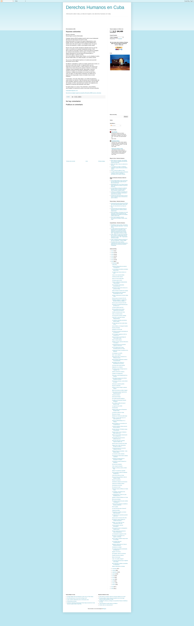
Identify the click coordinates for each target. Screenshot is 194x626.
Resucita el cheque (116, 414)
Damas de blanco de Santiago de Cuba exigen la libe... (119, 338)
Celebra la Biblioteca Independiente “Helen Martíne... (119, 283)
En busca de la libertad (117, 464)
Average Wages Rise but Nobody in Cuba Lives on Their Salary (80, 596)
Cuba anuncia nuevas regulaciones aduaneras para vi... (119, 393)
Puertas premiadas (116, 327)
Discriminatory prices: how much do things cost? (77, 598)
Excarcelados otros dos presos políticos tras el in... (118, 438)
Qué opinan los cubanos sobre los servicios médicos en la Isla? (112, 596)
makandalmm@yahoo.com (72, 90)
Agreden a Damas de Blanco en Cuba (120, 497)
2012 (112, 259)
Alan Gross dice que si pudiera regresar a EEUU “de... (118, 441)
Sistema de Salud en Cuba (117, 148)
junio (113, 577)
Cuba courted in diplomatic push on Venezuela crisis (78, 599)
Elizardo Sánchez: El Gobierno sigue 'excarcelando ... (119, 430)
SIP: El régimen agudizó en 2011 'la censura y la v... (119, 335)
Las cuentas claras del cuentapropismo (116, 542)
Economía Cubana (115, 140)
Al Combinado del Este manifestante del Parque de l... (119, 549)
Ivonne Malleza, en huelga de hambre (120, 326)
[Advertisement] (93, 22)
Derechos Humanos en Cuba (95, 7)
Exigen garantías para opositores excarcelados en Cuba (119, 293)
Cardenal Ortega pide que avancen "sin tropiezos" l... (119, 267)
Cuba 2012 (114, 264)
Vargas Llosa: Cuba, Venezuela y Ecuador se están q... (119, 446)
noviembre (114, 568)
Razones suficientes (116, 385)
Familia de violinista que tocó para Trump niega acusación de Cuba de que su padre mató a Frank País (81, 603)
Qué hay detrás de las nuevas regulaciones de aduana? (118, 310)
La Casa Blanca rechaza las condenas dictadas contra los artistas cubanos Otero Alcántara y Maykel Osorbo (119, 189)
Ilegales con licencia (116, 551)
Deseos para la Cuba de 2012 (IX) (119, 302)
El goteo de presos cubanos (118, 555)
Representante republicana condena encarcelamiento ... (119, 360)
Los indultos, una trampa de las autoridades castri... (118, 492)
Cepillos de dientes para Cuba (118, 312)
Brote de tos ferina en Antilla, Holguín (119, 390)
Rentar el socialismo (116, 479)
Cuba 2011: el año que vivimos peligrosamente (118, 318)
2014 (112, 256)
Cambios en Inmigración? (117, 373)
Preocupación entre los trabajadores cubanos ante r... (119, 529)
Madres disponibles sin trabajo (118, 566)
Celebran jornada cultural (117, 276)
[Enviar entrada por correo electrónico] (72, 96)
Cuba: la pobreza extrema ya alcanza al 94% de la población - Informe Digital (119, 240)
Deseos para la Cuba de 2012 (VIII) (119, 443)
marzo (113, 582)
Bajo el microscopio (116, 557)
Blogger (104, 608)
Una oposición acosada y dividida (119, 315)
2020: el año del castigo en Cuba (118, 170)
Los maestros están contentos (118, 453)
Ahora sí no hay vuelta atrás (118, 278)
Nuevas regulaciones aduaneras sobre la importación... (119, 531)
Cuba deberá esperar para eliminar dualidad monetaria (119, 379)
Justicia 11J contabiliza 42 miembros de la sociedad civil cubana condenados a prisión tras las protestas (119, 193)
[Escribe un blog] (76, 97)
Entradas (114, 125)
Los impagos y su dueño (117, 353)
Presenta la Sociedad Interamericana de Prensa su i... (119, 305)
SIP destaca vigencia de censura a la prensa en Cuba (119, 288)
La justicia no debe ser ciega (118, 412)
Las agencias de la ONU (117, 406)
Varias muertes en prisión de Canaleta (120, 290)
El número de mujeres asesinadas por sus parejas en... (120, 332)
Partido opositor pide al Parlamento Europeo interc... (119, 410)
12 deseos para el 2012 (117, 280)
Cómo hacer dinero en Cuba (118, 475)
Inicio (87, 161)
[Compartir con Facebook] (79, 97)
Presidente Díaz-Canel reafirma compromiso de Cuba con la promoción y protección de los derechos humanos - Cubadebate (119, 243)
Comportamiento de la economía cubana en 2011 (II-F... (119, 345)
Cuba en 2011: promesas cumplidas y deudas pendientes (120, 504)
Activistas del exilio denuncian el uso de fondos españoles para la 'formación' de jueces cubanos (119, 196)
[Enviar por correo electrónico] (75, 97)
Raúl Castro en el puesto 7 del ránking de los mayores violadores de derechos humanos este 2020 (119, 161)
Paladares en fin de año (117, 329)
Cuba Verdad (114, 132)
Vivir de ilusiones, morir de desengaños (117, 526)
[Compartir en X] (78, 97)
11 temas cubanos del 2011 (117, 307)
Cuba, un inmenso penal (117, 313)
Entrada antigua (101, 161)
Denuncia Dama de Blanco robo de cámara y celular (119, 478)
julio (113, 575)
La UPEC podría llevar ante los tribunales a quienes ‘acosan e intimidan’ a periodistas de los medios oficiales (119, 173)
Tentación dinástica (116, 394)
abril (113, 581)
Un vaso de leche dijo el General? (119, 508)
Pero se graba (115, 506)
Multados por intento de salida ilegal (119, 415)
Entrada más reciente (70, 161)
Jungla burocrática (116, 510)
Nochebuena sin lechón (117, 485)
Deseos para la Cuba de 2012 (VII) (119, 517)
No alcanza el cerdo (116, 487)
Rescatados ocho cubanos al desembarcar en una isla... (118, 363)
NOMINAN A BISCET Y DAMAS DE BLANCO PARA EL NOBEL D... (119, 300)
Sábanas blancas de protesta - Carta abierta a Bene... (119, 452)
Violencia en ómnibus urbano (118, 483)
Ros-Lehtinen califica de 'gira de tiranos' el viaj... (118, 404)
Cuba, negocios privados (117, 466)
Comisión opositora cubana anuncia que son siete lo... (119, 427)
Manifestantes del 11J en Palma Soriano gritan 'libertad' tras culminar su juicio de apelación (119, 185)
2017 (112, 250)
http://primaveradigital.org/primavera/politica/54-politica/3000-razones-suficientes (83, 93)
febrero (113, 584)
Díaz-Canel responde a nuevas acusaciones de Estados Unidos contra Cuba (119, 218)
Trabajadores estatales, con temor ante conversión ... (119, 513)
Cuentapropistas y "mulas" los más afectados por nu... (119, 495)
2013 (112, 257)
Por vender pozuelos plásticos (118, 398)
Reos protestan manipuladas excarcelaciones (118, 285)
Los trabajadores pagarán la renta (119, 533)
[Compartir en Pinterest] (80, 97)
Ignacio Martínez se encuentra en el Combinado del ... (119, 424)
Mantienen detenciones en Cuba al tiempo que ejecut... (119, 545)
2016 (112, 252)
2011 (112, 261)
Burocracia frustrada (116, 499)
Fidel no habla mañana (117, 339)
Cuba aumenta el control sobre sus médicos (108, 603)
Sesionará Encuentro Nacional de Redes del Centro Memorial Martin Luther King (119, 204)
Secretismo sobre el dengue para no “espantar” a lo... (119, 369)
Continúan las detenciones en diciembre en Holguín (118, 459)
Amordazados (115, 407)
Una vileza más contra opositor (118, 365)
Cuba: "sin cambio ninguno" (118, 558)
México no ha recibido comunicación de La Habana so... (119, 435)
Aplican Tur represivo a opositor (118, 470)
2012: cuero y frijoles (116, 354)
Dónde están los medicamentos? (106, 605)
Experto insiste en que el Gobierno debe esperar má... (119, 433)
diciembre (114, 263)
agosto (113, 573)
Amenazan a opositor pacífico (118, 383)
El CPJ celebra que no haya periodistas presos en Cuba (118, 348)
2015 (112, 254)
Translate (120, 38)
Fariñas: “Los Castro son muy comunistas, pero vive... (118, 523)
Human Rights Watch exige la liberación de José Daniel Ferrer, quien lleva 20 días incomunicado (119, 181)
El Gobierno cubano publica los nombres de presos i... (118, 520)
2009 (112, 588)
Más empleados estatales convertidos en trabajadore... (120, 564)
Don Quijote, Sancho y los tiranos (119, 553)
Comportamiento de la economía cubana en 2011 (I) (119, 449)
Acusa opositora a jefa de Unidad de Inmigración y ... (119, 473)
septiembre (114, 572)
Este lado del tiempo (116, 396)
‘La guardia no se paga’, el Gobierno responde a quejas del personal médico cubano (119, 167)
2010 (112, 586)
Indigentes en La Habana (117, 367)
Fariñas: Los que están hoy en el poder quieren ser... (119, 418)
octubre (114, 570)
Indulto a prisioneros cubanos (118, 371)
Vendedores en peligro (117, 547)
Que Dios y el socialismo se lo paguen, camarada (118, 536)
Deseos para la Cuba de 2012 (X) (119, 298)
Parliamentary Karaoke (72, 601)
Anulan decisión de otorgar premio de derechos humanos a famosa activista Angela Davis (119, 209)
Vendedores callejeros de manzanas (119, 481)
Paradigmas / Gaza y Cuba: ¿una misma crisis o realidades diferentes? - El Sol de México (119, 226)
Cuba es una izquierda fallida (118, 275)
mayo (113, 579)
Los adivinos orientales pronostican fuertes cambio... (119, 321)
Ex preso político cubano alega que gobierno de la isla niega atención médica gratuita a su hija (111, 599)
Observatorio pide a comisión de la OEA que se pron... (119, 357)
